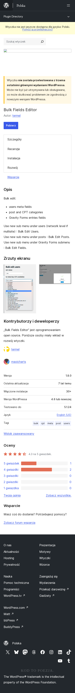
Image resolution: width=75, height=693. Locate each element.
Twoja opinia (12, 495)
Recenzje (13, 149)
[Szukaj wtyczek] (42, 41)
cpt (43, 423)
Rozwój (12, 167)
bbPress (11, 620)
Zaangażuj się (48, 576)
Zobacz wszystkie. (58, 495)
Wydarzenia (47, 583)
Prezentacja (47, 545)
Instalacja (13, 158)
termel (16, 115)
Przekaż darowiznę (54, 589)
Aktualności (11, 551)
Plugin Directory (13, 16)
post (58, 423)
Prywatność (12, 564)
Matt (9, 614)
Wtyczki (44, 558)
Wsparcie (13, 177)
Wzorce (44, 564)
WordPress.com (16, 607)
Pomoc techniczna (16, 583)
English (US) (64, 414)
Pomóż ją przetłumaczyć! (37, 29)
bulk (36, 423)
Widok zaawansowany (19, 433)
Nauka (8, 576)
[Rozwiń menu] (69, 5)
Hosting (9, 558)
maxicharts (18, 361)
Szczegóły (14, 139)
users (67, 423)
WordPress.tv (14, 595)
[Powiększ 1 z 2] (31, 269)
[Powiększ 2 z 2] (66, 269)
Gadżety (47, 595)
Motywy (45, 551)
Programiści (11, 589)
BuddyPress (13, 627)
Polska (16, 643)
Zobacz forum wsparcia (19, 522)
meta (50, 423)
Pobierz (11, 125)
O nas (7, 545)
